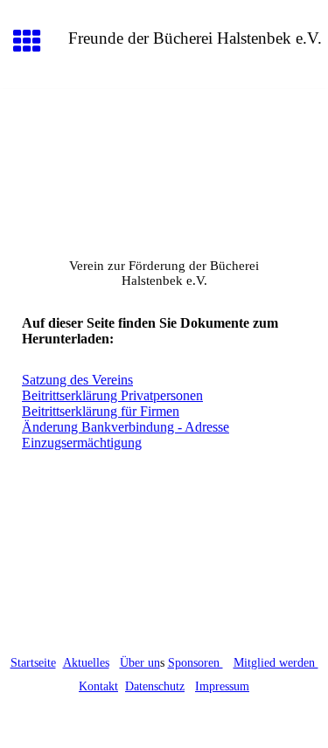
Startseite (33, 662)
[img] (164, 162)
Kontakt (98, 686)
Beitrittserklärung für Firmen (100, 411)
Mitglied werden (276, 662)
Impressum (222, 686)
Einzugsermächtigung (82, 442)
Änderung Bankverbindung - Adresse (125, 426)
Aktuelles (86, 662)
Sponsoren (195, 662)
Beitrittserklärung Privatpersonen (112, 395)
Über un (140, 662)
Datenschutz (155, 686)
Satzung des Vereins (77, 379)
